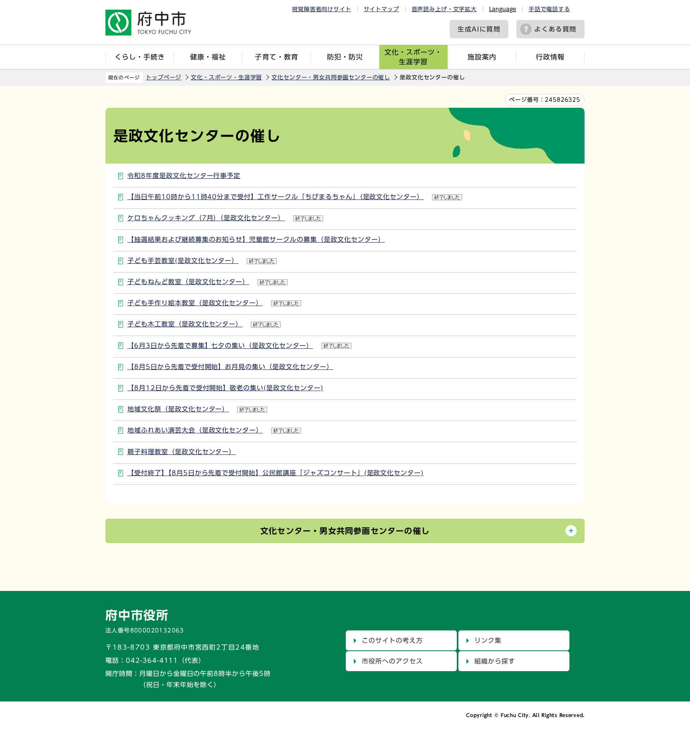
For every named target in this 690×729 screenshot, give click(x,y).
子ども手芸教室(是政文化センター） (182, 260)
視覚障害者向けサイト (321, 9)
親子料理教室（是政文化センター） (181, 451)
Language (502, 9)
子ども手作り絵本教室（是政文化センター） (195, 303)
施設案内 (482, 56)
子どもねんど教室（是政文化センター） (188, 282)
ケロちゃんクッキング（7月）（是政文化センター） (206, 218)
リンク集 (488, 640)
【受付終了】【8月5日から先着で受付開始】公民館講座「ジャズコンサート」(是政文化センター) (275, 473)
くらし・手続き (140, 56)
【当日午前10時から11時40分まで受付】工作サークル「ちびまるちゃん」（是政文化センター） (275, 197)
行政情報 (550, 56)
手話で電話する (549, 9)
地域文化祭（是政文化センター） (178, 409)
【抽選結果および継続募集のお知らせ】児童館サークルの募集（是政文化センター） (256, 239)
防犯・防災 (345, 56)
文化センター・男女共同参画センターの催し (331, 77)
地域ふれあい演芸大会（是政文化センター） (195, 430)
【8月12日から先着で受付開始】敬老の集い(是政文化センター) (225, 388)
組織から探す (494, 661)
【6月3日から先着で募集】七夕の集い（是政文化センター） (220, 345)
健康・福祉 (208, 56)
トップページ (163, 77)
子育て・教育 (276, 56)
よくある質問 (555, 29)
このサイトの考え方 (392, 640)
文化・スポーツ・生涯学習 (413, 57)
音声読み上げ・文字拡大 (444, 9)
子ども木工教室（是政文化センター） (184, 324)
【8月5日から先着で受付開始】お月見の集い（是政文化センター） (230, 367)
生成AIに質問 (479, 29)
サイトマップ (381, 9)
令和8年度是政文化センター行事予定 (183, 175)
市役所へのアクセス (392, 661)
